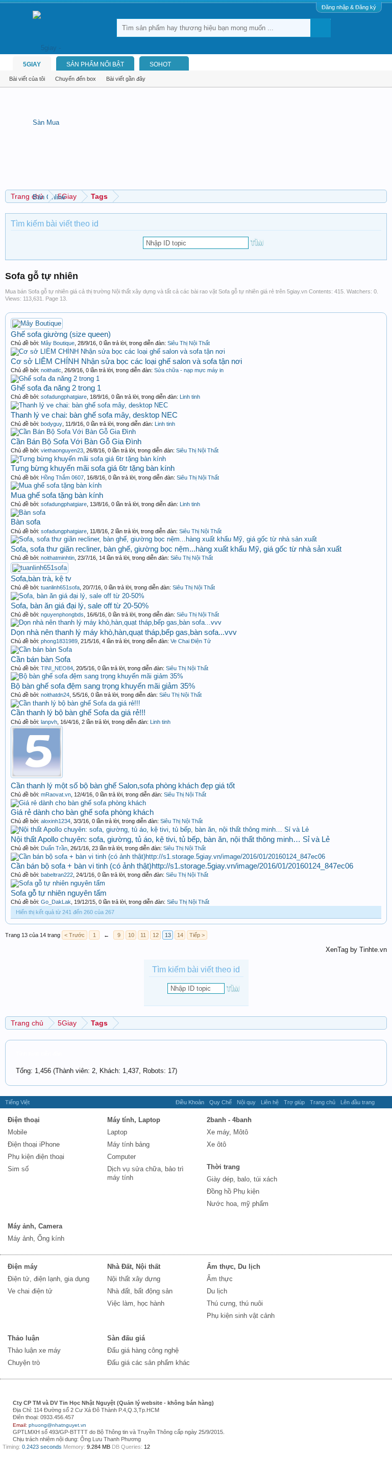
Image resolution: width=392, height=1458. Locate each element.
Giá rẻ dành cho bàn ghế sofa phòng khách (82, 812)
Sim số (18, 1169)
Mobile (17, 1132)
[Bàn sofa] (28, 512)
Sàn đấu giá (126, 1338)
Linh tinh (190, 397)
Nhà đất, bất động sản (140, 1291)
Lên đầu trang (357, 1102)
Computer (121, 1156)
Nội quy (246, 1102)
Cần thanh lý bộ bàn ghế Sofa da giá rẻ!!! (78, 712)
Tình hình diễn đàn (39, 1054)
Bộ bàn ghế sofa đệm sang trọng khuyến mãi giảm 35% (103, 685)
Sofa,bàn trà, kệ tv (41, 578)
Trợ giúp (294, 1102)
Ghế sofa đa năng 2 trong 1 (56, 387)
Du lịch (217, 1291)
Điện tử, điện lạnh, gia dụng (48, 1279)
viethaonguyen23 (62, 450)
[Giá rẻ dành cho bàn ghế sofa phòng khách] (78, 803)
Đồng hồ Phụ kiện (233, 1191)
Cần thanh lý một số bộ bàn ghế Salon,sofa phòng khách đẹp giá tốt (123, 785)
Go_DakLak (56, 902)
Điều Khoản (190, 1102)
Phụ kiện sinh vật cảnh (241, 1315)
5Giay (32, 64)
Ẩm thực (220, 1279)
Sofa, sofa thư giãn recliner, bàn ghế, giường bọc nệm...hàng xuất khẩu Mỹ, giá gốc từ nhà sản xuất (176, 548)
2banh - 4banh (229, 1120)
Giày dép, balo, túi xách (242, 1179)
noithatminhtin (58, 558)
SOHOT (160, 64)
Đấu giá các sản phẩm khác (148, 1362)
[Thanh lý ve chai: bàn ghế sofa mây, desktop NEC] (89, 405)
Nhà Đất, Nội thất (133, 1266)
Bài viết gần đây (125, 79)
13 (168, 935)
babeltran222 (57, 875)
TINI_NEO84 (57, 668)
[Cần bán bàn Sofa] (41, 649)
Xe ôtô (216, 1144)
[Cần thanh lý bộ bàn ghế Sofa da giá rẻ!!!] (75, 703)
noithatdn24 (55, 695)
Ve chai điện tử (30, 1291)
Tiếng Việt (17, 1102)
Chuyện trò (24, 1362)
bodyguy (51, 424)
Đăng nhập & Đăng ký (349, 7)
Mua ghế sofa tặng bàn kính (57, 495)
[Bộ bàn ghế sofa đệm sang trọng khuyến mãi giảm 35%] (97, 676)
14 (180, 935)
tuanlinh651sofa (60, 587)
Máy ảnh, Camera (35, 1226)
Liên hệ (270, 1102)
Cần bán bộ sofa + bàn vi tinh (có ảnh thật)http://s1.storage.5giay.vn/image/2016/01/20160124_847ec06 (182, 865)
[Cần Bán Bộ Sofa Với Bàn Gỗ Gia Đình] (73, 432)
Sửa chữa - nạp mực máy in (189, 370)
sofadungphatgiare (64, 397)
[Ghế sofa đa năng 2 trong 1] (55, 378)
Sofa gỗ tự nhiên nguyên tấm (59, 893)
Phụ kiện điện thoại (36, 1156)
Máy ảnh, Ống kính (36, 1238)
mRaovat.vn (56, 794)
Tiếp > (197, 935)
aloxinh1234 (55, 821)
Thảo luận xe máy (34, 1350)
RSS (383, 1102)
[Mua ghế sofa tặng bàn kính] (56, 485)
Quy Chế (220, 1102)
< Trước (74, 935)
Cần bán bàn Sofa (40, 659)
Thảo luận (23, 1338)
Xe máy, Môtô (227, 1132)
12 (156, 935)
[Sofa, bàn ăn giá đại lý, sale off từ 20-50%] (77, 596)
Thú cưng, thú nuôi (235, 1303)
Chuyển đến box (75, 79)
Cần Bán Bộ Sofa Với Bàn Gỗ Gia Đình (76, 441)
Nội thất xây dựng (133, 1279)
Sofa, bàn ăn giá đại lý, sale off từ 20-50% (80, 605)
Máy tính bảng (128, 1144)
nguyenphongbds (62, 614)
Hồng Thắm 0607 (62, 477)
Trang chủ (322, 1102)
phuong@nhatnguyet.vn (57, 1425)
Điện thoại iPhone (34, 1144)
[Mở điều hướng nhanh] (380, 196)
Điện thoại (24, 1120)
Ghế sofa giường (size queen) (61, 334)
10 (131, 935)
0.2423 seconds (42, 1447)
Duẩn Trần (54, 848)
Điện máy (22, 1266)
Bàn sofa (25, 521)
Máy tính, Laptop (133, 1120)
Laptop (117, 1132)
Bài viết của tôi (27, 79)
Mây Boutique (58, 343)
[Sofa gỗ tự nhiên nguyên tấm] (58, 883)
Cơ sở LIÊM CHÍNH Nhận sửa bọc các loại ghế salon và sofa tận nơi (126, 361)
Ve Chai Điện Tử (190, 641)
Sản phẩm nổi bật (95, 64)
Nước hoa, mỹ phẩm (237, 1204)
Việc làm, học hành (135, 1303)
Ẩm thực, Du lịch (233, 1266)
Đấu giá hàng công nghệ (143, 1350)
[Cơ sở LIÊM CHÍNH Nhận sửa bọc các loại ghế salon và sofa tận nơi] (118, 351)
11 (143, 935)
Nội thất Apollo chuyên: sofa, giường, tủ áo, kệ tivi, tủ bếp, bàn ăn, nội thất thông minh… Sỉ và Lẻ (170, 839)
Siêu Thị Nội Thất (188, 343)
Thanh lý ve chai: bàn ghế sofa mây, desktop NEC (94, 415)
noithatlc (51, 370)
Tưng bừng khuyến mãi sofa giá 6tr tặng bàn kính (93, 468)
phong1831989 (59, 641)
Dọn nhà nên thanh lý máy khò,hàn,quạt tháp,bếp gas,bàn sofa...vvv (124, 632)
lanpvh (49, 722)
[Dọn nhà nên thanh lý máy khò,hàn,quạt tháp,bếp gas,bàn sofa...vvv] (116, 622)
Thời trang (223, 1167)
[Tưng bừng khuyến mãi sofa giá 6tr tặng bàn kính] (88, 459)
